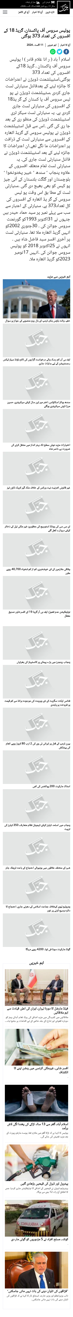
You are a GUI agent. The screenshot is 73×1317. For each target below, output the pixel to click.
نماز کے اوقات (30, 2)
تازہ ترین (49, 12)
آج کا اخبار (37, 12)
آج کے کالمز (23, 12)
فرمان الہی (46, 2)
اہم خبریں (51, 45)
